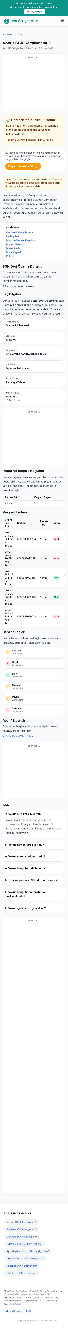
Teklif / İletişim (35, 11)
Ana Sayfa (7, 34)
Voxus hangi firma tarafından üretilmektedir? (25, 894)
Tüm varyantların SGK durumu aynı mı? (33, 880)
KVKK (29, 1311)
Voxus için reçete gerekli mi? (27, 908)
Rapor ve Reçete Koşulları (20, 240)
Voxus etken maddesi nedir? (26, 856)
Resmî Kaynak (13, 252)
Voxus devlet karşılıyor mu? (26, 844)
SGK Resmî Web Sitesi (20, 736)
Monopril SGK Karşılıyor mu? (22, 1236)
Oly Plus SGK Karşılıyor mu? (21, 1273)
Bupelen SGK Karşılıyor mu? (21, 1229)
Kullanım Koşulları (13, 1311)
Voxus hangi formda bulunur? (27, 868)
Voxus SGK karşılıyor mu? (24, 814)
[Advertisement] (34, 84)
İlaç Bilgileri (12, 236)
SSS (7, 256)
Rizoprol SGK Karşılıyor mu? (21, 1222)
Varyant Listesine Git (23, 166)
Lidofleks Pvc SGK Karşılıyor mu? (24, 1243)
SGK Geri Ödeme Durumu (19, 232)
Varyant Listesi (14, 244)
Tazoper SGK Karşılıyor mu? (22, 1265)
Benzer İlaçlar (13, 248)
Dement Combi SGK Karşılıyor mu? (25, 1258)
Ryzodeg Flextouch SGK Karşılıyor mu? (28, 1251)
